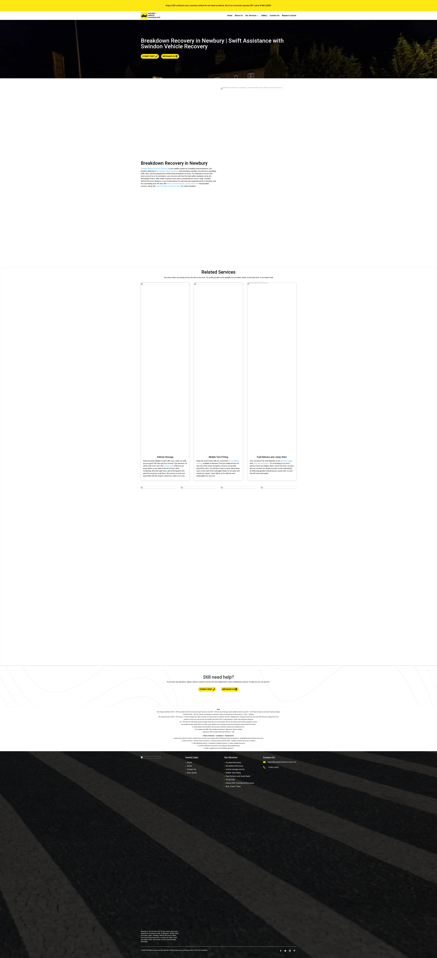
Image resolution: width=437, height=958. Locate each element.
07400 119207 (265, 5)
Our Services (250, 15)
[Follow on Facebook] (281, 951)
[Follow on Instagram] (290, 951)
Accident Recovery (233, 762)
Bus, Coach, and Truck (189, 184)
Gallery (264, 15)
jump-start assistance (261, 463)
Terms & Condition (200, 950)
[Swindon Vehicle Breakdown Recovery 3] (278, 488)
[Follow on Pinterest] (294, 951)
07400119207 (148, 56)
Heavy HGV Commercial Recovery (240, 783)
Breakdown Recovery (234, 766)
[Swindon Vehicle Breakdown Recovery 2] (238, 488)
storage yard (168, 466)
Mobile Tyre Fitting (233, 773)
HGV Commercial (173, 184)
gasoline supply (286, 461)
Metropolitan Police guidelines (167, 171)
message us (169, 56)
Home (229, 15)
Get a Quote (192, 773)
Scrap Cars (230, 780)
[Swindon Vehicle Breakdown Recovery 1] (198, 488)
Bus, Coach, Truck (233, 786)
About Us (239, 15)
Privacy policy (189, 950)
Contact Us (274, 15)
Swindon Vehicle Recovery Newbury (154, 169)
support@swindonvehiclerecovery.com (281, 762)
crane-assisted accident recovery (168, 186)
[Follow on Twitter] (285, 951)
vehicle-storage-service (235, 769)
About (189, 766)
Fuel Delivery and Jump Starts (238, 776)
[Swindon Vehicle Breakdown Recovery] (158, 488)
